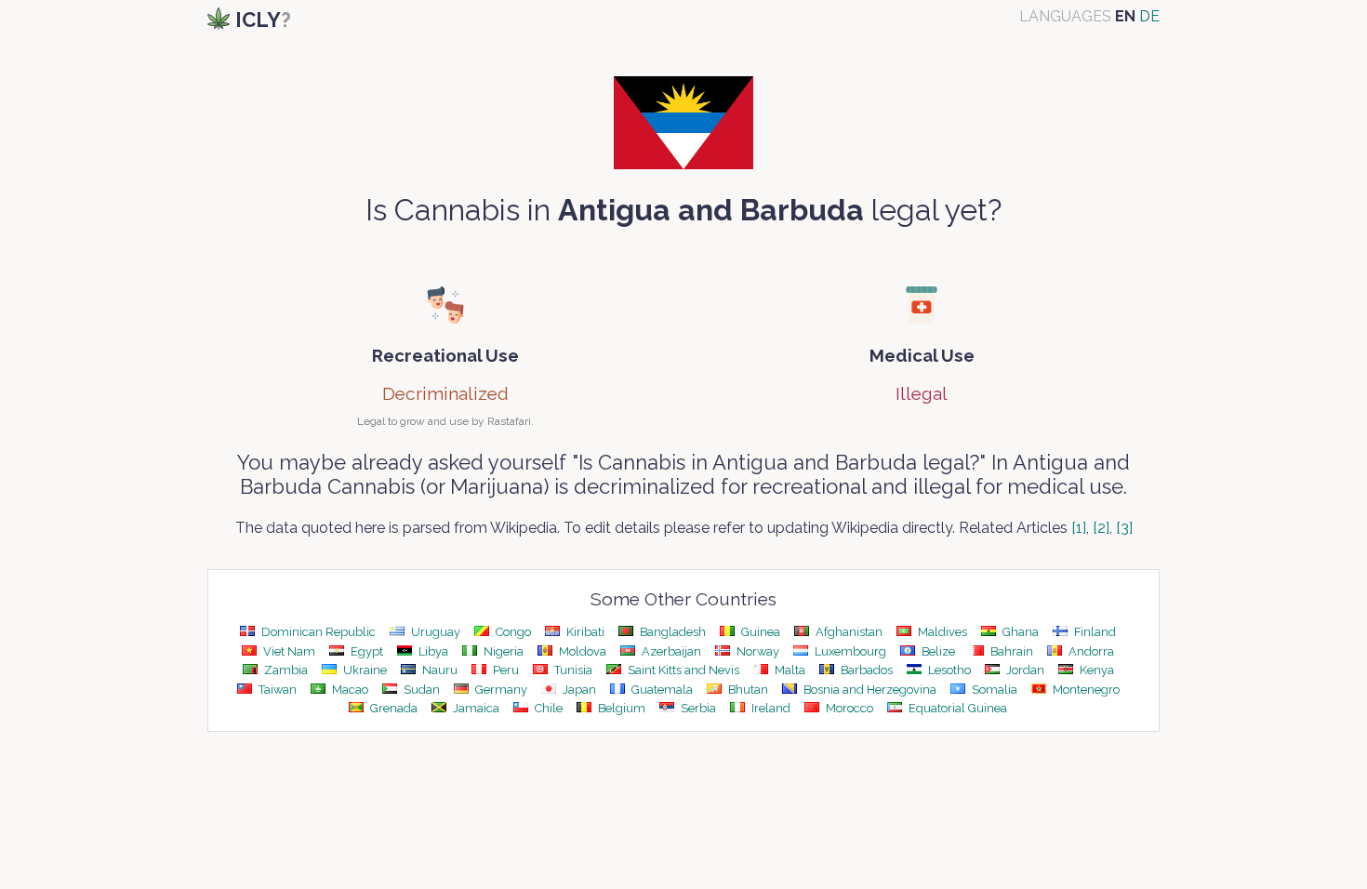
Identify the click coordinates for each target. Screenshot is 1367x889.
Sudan (420, 690)
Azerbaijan (670, 651)
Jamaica (474, 708)
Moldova (581, 651)
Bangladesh (671, 632)
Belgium (620, 708)
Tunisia (571, 670)
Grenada (392, 708)
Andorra (1090, 651)
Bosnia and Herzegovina (868, 690)
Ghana (1019, 632)
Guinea (759, 632)
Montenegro (1085, 690)
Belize (937, 651)
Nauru (438, 670)
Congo (512, 632)
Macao (348, 690)
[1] (1078, 528)
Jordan (1023, 670)
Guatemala (661, 690)
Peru (504, 670)
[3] (1124, 528)
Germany (499, 690)
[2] (1101, 528)
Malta (788, 670)
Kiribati (584, 632)
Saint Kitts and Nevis (682, 670)
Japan (578, 690)
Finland (1093, 632)
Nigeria (502, 651)
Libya (432, 651)
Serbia (697, 708)
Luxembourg (849, 651)
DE (1149, 16)
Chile (547, 708)
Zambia (284, 670)
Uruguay (434, 632)
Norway (756, 651)
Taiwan (276, 690)
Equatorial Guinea (956, 708)
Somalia (993, 690)
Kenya (1095, 670)
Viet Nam (287, 651)
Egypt (365, 651)
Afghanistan (848, 632)
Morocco (848, 708)
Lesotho (948, 670)
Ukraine (363, 670)
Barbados (865, 670)
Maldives (941, 632)
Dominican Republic (317, 632)
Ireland (769, 708)
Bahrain (1010, 651)
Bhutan (746, 690)
